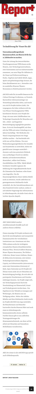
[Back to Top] (31, 389)
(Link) (24, 105)
